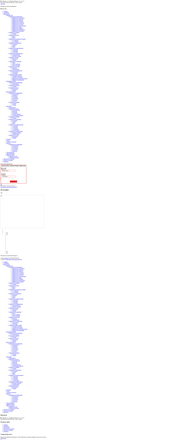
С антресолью (15, 130)
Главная (5, 11)
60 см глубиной (16, 65)
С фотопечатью (16, 54)
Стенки (14, 105)
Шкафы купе (9, 15)
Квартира (14, 111)
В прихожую (15, 83)
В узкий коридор (16, 114)
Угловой (14, 86)
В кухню (14, 101)
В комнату (14, 95)
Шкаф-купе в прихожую (18, 18)
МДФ (13, 47)
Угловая (14, 33)
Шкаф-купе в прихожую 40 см (19, 78)
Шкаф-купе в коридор (17, 19)
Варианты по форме (14, 32)
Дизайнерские (15, 134)
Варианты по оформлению (16, 53)
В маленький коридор (17, 115)
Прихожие (9, 106)
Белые (13, 36)
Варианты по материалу (15, 43)
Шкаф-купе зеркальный (18, 79)
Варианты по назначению (15, 70)
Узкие (13, 62)
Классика (14, 68)
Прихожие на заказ (14, 157)
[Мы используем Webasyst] (3, 438)
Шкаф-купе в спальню (17, 21)
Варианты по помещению (15, 16)
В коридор (14, 112)
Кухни (8, 140)
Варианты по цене (14, 57)
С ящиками (15, 50)
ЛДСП (14, 45)
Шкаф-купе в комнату (17, 20)
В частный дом (16, 110)
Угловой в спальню (17, 76)
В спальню (15, 97)
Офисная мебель (10, 153)
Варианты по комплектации (16, 48)
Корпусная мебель (10, 91)
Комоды (8, 143)
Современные (15, 69)
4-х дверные (15, 41)
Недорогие (15, 58)
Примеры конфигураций (15, 74)
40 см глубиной (16, 64)
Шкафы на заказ (13, 156)
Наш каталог (7, 14)
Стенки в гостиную (11, 141)
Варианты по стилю (14, 66)
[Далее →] (22, 227)
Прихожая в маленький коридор (9, 187)
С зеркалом (15, 49)
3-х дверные (15, 40)
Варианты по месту (14, 108)
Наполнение (12, 107)
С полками (15, 52)
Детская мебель (10, 152)
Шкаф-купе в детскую (17, 24)
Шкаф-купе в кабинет (17, 28)
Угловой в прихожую (17, 77)
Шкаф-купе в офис (17, 27)
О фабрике (6, 12)
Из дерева (14, 44)
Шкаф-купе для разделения (19, 25)
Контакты (6, 161)
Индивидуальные (16, 56)
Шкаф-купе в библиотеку (18, 29)
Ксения (6, 258)
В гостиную (15, 98)
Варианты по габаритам (15, 61)
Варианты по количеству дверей (17, 39)
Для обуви (14, 73)
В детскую (15, 99)
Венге (13, 37)
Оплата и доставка (8, 160)
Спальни (8, 139)
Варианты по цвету (14, 35)
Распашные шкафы (11, 81)
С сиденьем (15, 128)
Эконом (14, 60)
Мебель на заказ (10, 155)
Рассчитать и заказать (9, 159)
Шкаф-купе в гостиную (18, 23)
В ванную (14, 151)
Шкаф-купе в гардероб (18, 31)
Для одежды (15, 72)
